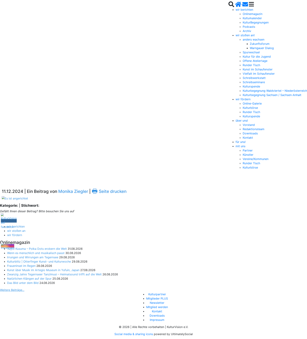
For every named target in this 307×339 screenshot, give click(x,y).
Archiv (247, 31)
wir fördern (243, 99)
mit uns (240, 146)
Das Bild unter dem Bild (23, 283)
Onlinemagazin (252, 14)
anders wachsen (253, 39)
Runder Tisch (251, 65)
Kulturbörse (250, 108)
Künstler (248, 154)
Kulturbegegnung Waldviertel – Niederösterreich (275, 90)
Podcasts (249, 26)
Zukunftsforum (260, 44)
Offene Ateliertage (255, 61)
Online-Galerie (252, 103)
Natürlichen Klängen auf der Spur (29, 278)
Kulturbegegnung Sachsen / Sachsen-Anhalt (272, 95)
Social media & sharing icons (134, 334)
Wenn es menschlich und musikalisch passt (35, 253)
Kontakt (248, 137)
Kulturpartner (157, 294)
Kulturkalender (252, 18)
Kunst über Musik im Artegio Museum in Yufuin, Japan (43, 270)
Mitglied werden (157, 307)
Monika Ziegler (73, 191)
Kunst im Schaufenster (258, 69)
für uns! (241, 142)
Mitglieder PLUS (157, 298)
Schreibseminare (254, 82)
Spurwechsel (251, 52)
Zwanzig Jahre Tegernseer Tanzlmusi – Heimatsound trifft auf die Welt (54, 274)
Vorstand (249, 125)
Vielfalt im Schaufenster (259, 73)
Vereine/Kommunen (255, 159)
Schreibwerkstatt (254, 78)
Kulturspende (251, 86)
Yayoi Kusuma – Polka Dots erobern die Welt (37, 248)
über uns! (242, 120)
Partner (248, 150)
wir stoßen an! (245, 35)
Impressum (157, 320)
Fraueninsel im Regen (21, 266)
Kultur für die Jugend (257, 56)
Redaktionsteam (253, 129)
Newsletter (157, 303)
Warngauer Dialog (262, 48)
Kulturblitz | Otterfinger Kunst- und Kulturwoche (39, 261)
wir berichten (244, 9)
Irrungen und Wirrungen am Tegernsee (32, 257)
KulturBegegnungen (256, 22)
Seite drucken (109, 191)
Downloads (250, 133)
